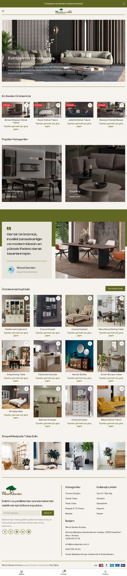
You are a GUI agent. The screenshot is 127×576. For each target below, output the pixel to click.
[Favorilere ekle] (26, 105)
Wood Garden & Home (12, 565)
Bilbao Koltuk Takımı (111, 420)
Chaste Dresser (79, 420)
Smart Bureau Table (111, 374)
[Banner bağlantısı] (32, 173)
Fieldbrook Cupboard (16, 329)
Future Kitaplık (47, 329)
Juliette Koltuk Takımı (79, 120)
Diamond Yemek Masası (111, 120)
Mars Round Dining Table (111, 329)
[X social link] (10, 531)
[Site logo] (63, 11)
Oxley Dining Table (16, 374)
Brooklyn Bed (16, 411)
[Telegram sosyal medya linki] (28, 531)
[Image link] (12, 490)
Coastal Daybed (79, 329)
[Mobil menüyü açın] (3, 11)
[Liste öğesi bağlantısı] (79, 493)
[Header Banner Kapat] (124, 3)
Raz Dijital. (54, 565)
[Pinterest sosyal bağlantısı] (16, 531)
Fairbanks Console (47, 374)
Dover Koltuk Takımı (47, 120)
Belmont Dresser (47, 420)
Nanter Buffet (79, 374)
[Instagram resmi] (16, 456)
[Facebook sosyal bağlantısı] (4, 531)
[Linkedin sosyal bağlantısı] (22, 531)
